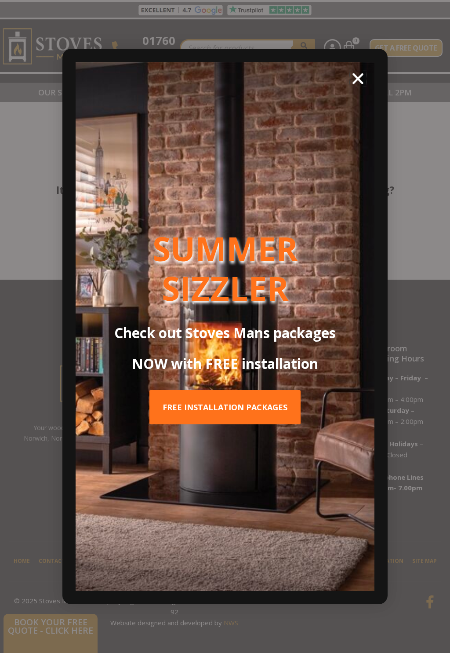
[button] (358, 78)
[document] (225, 326)
